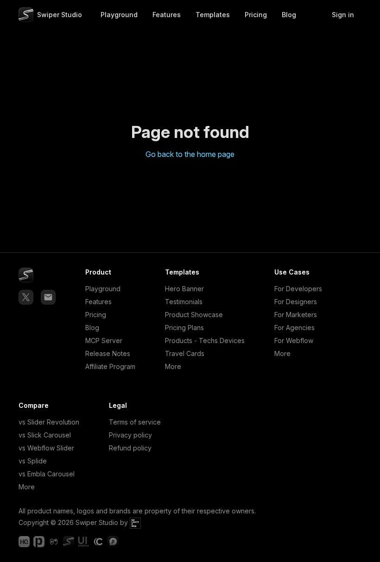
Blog (92, 327)
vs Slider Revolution (49, 422)
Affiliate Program (110, 366)
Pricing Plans (184, 327)
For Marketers (295, 314)
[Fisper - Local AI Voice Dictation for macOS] (113, 541)
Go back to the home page (190, 154)
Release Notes (107, 353)
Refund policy (130, 448)
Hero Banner (184, 289)
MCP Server (103, 340)
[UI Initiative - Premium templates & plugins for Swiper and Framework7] (83, 541)
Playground (102, 289)
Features (98, 302)
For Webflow (293, 340)
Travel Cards (184, 353)
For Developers (298, 289)
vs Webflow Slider (46, 448)
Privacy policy (130, 435)
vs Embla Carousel (47, 474)
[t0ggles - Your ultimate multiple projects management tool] (53, 541)
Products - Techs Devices (205, 340)
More (173, 366)
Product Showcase (194, 314)
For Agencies (294, 327)
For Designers (295, 302)
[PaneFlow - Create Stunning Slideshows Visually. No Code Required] (38, 541)
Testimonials (184, 302)
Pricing (95, 314)
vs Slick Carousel (45, 435)
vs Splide (33, 461)
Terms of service (135, 422)
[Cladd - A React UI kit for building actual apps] (98, 541)
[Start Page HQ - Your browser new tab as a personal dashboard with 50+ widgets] (24, 541)
